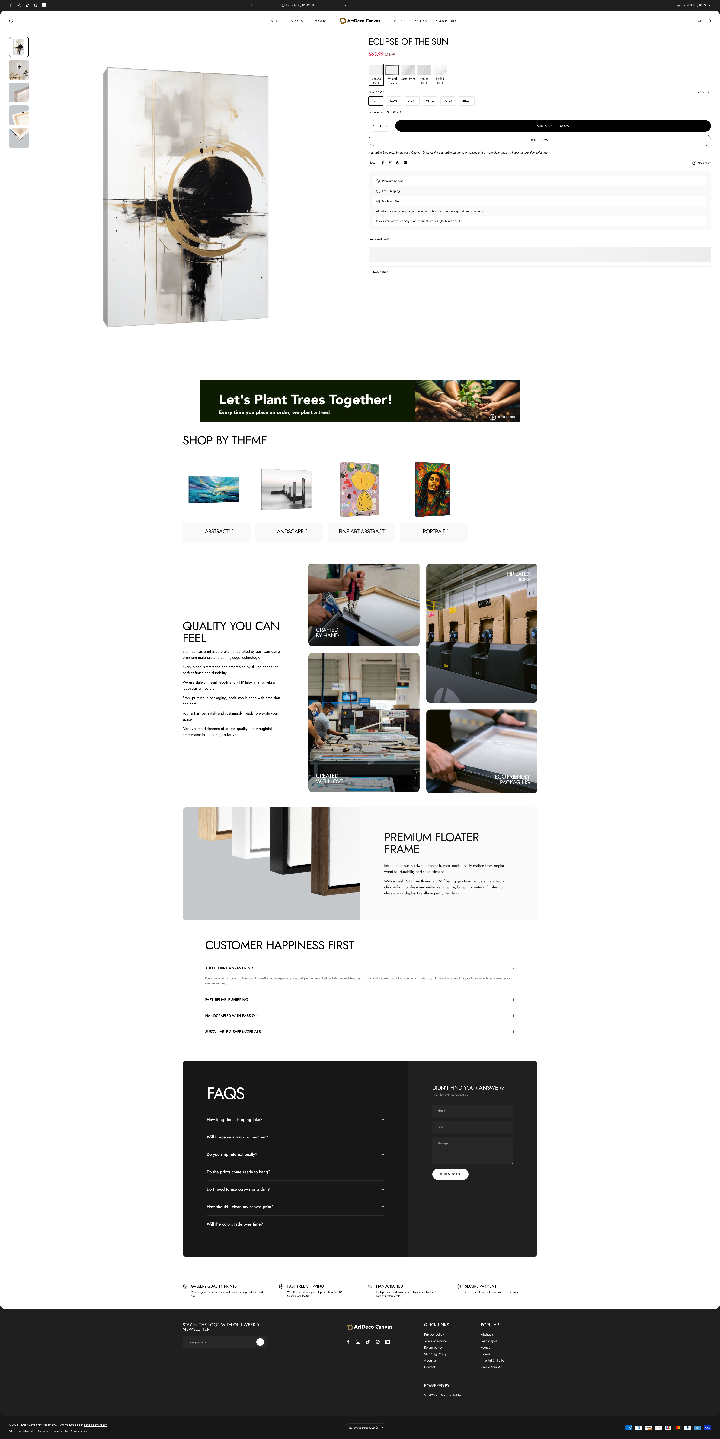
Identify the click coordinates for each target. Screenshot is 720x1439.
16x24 (393, 101)
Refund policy (15, 1431)
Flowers (486, 1354)
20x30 (412, 101)
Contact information (79, 1431)
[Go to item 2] (19, 70)
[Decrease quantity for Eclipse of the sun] (373, 125)
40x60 (466, 101)
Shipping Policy (435, 1354)
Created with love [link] (330, 778)
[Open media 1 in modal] (192, 197)
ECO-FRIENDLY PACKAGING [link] (512, 779)
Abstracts (487, 1334)
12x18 (375, 101)
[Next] (345, 5)
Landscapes (489, 1341)
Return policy (433, 1347)
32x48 (448, 101)
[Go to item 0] (19, 47)
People (485, 1347)
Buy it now (539, 140)
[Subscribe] (260, 1342)
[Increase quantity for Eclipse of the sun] (387, 125)
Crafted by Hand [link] (327, 633)
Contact (429, 1367)
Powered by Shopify (95, 1425)
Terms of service (435, 1341)
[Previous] (252, 5)
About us (430, 1360)
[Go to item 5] (19, 138)
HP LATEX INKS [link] (518, 577)
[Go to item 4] (19, 115)
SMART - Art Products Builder (442, 1395)
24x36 (430, 101)
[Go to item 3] (19, 92)
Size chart (705, 92)
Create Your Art (491, 1367)
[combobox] (694, 5)
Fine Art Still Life (492, 1360)
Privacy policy (434, 1334)
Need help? (704, 163)
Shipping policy (61, 1431)
